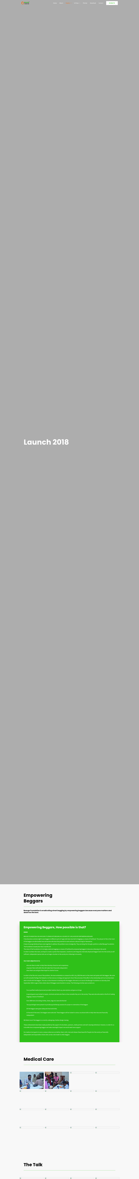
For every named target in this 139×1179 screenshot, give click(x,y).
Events (68, 3)
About (61, 3)
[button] (70, 3)
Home (55, 3)
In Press (76, 3)
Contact (101, 3)
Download (93, 3)
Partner (85, 3)
